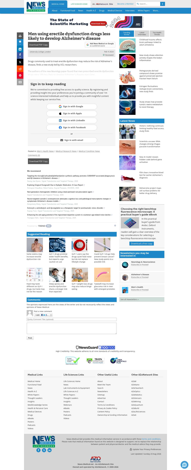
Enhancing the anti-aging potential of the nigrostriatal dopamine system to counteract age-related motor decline (68, 215)
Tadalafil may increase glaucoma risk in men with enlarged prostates (104, 286)
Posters (31, 421)
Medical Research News (66, 151)
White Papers (33, 395)
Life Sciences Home (79, 4)
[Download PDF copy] (20, 35)
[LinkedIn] (20, 49)
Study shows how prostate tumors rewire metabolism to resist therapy (151, 104)
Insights (31, 401)
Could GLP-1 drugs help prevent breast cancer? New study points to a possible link (104, 258)
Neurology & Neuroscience (143, 262)
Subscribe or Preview (140, 264)
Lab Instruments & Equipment (77, 388)
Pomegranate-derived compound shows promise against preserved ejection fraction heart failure (151, 74)
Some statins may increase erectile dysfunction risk (34, 256)
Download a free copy (141, 243)
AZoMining (136, 401)
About (100, 381)
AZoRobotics (136, 395)
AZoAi (133, 415)
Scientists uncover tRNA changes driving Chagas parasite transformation (149, 144)
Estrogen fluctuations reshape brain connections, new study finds (151, 89)
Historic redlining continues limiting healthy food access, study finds (151, 128)
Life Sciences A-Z (71, 391)
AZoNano (135, 384)
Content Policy (103, 411)
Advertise (101, 398)
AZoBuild (135, 408)
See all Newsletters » (130, 299)
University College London (40, 51)
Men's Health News (45, 151)
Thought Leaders (35, 398)
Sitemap (101, 395)
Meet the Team (104, 384)
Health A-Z (32, 391)
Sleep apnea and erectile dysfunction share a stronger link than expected (58, 288)
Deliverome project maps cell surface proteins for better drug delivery (150, 190)
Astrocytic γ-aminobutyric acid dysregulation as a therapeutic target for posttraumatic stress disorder (65, 208)
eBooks (31, 418)
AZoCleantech (137, 388)
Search (100, 388)
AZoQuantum (137, 405)
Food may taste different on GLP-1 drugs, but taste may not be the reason (36, 288)
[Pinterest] (20, 75)
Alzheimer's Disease (140, 274)
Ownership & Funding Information (112, 415)
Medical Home (58, 4)
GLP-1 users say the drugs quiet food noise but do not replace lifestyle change (81, 258)
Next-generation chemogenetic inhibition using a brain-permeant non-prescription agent (59, 192)
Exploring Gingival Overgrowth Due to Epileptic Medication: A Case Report (55, 185)
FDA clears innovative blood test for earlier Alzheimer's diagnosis (151, 175)
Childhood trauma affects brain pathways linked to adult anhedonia (150, 42)
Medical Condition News (89, 151)
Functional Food (34, 384)
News (30, 388)
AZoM (133, 381)
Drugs (30, 415)
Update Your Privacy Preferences (146, 449)
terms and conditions (151, 439)
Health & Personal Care (38, 408)
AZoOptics (135, 391)
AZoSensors (136, 398)
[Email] (20, 82)
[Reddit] (20, 68)
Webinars (68, 405)
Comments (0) (34, 155)
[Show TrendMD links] (115, 226)
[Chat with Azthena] (184, 465)
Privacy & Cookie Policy (107, 408)
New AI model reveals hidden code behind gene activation (150, 159)
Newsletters (102, 391)
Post (30, 338)
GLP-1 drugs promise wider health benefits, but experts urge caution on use (58, 258)
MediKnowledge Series (38, 405)
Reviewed (109, 55)
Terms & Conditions (106, 405)
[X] (20, 62)
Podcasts (31, 425)
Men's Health (137, 287)
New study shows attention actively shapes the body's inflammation (151, 58)
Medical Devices (35, 411)
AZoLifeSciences (138, 411)
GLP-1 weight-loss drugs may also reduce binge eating (82, 286)
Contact (100, 401)
